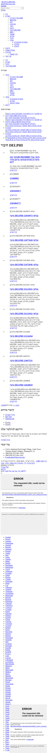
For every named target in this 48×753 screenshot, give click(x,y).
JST (11, 22)
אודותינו (8, 52)
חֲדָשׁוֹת (7, 48)
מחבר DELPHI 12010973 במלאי (24, 215)
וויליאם (3, 469)
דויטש (12, 28)
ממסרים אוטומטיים (20, 42)
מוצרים (7, 16)
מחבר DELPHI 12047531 (21, 360)
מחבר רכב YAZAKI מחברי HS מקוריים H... (20, 118)
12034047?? (15, 203)
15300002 (14, 178)
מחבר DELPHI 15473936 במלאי (24, 264)
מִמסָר (12, 40)
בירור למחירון (5, 440)
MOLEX (13, 20)
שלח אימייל (5, 467)
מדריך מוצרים (10, 415)
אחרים (12, 36)
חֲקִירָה (15, 170)
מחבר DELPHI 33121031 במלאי (24, 289)
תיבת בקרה (31, 463)
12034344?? (15, 191)
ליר (25, 463)
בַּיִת (6, 14)
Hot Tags (8, 417)
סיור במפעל (14, 54)
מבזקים (16, 44)
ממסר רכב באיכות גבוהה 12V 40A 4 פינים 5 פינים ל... (23, 130)
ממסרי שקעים (14, 103)
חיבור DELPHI (15, 30)
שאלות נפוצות (10, 50)
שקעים (16, 46)
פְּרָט (11, 170)
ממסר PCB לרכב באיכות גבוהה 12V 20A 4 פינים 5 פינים (24, 140)
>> (14, 405)
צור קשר (8, 56)
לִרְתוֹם (7, 105)
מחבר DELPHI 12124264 (21, 336)
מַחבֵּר (12, 38)
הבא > (17, 405)
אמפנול (12, 34)
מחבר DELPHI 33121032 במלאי (24, 313)
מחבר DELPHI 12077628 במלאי (24, 240)
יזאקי (11, 26)
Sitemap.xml (9, 419)
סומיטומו (13, 24)
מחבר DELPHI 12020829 (21, 385)
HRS (11, 32)
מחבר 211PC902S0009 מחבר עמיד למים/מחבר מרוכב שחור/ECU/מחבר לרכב (25, 159)
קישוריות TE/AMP (16, 18)
